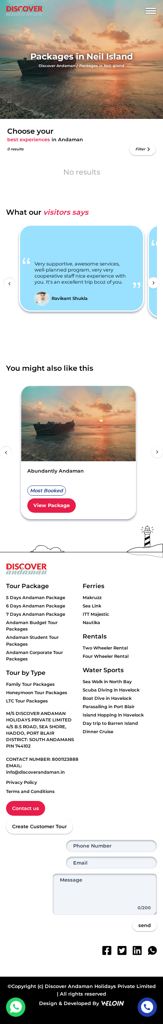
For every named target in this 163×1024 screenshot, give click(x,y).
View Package (51, 505)
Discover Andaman (57, 66)
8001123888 (65, 759)
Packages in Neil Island (101, 66)
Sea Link (92, 606)
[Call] (147, 1007)
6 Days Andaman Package (35, 606)
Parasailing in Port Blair (109, 706)
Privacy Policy (21, 782)
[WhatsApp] (152, 950)
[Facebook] (106, 950)
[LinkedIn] (137, 950)
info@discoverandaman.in (35, 772)
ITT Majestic (96, 614)
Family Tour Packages (30, 684)
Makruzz (92, 597)
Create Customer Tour (39, 826)
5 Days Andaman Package (35, 597)
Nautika (91, 622)
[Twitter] (122, 950)
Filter (140, 149)
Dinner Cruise (98, 731)
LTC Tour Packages (27, 701)
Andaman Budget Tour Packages (32, 626)
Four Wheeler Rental (106, 656)
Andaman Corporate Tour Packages (34, 656)
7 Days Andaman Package (35, 614)
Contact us (25, 808)
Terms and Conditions (30, 791)
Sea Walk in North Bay (107, 681)
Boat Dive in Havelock (107, 698)
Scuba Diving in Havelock (111, 690)
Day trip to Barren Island (110, 723)
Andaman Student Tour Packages (32, 640)
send (144, 925)
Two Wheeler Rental (105, 648)
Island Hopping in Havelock (113, 715)
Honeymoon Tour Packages (36, 692)
